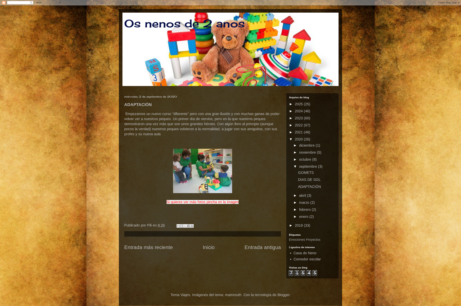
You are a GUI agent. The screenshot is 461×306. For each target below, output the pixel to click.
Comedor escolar (307, 259)
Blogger (284, 295)
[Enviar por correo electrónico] (178, 226)
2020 (299, 139)
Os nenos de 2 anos (184, 23)
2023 (299, 118)
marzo (304, 202)
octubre (305, 159)
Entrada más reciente (148, 247)
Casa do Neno (305, 253)
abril (303, 195)
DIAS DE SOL (309, 180)
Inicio (209, 247)
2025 (299, 104)
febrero (305, 210)
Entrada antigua (263, 247)
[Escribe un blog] (181, 226)
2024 (299, 111)
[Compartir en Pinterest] (192, 226)
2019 (299, 225)
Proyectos (313, 239)
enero (304, 217)
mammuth (233, 295)
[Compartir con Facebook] (188, 226)
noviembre (308, 152)
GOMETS (306, 173)
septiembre (308, 166)
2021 (299, 132)
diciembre (307, 145)
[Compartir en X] (185, 226)
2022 (299, 125)
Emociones (297, 239)
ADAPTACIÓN (309, 187)
